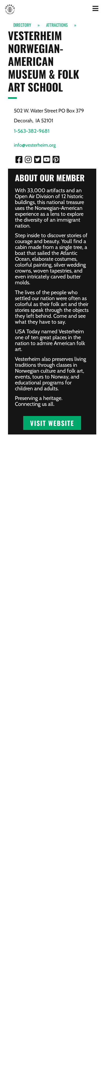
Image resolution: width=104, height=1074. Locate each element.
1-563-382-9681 (31, 131)
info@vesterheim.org (35, 145)
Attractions (57, 25)
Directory (22, 25)
